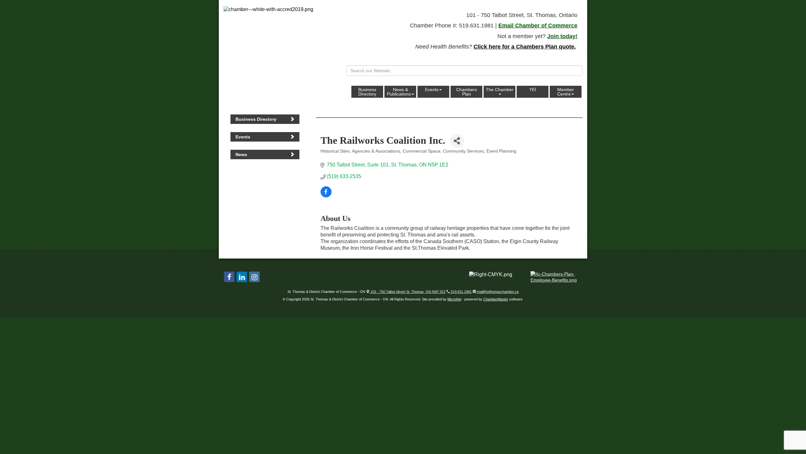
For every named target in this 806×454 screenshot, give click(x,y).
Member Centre (565, 91)
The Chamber (500, 89)
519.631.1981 (461, 292)
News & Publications (399, 91)
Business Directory (367, 91)
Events (432, 89)
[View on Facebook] (326, 195)
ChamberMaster (495, 299)
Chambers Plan (466, 91)
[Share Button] (457, 141)
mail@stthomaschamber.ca (497, 292)
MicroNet (454, 299)
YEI (532, 89)
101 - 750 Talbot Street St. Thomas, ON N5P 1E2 (408, 292)
